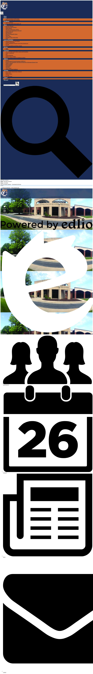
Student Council (9, 74)
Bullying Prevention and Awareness (13, 20)
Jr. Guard (7, 75)
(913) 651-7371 (26, 217)
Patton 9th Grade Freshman (11, 27)
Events (2, 185)
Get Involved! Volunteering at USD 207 (14, 30)
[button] (5, 17)
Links (7, 38)
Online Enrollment (9, 22)
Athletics (7, 60)
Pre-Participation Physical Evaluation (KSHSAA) (15, 61)
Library (7, 49)
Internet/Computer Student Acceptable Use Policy (15, 57)
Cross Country (8, 68)
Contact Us (8, 78)
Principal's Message (9, 26)
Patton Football (9, 64)
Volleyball (8, 66)
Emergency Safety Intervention (12, 37)
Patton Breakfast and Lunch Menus (13, 41)
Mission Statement (9, 31)
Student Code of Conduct (11, 56)
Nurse (7, 48)
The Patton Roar (9, 76)
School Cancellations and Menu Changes (14, 45)
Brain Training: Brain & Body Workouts (14, 71)
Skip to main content (5, 1)
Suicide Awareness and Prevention (12, 18)
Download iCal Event (16, 184)
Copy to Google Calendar (6, 184)
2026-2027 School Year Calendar (12, 29)
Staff (6, 54)
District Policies (9, 28)
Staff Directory (9, 33)
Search (2, 85)
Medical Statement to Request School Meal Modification (17, 43)
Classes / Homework (10, 53)
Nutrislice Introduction (10, 42)
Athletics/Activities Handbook (12, 69)
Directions (8, 35)
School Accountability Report (11, 34)
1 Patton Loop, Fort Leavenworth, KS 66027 (10, 217)
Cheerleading (8, 65)
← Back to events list (5, 187)
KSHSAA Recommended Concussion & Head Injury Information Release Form (22, 62)
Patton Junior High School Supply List (13, 23)
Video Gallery (8, 36)
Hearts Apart (8, 72)
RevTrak (7, 44)
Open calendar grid (15, 187)
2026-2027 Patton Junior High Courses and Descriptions (17, 51)
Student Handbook (9, 55)
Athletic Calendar (9, 63)
